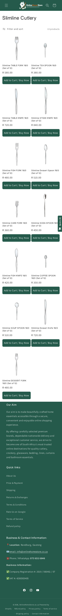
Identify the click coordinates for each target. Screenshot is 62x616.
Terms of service (50, 609)
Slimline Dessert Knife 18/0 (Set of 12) (44, 329)
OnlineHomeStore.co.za (29, 605)
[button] (6, 5)
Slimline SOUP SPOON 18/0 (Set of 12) (15, 329)
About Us (11, 475)
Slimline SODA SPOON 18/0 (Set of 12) (44, 224)
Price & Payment (14, 483)
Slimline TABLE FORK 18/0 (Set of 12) (15, 66)
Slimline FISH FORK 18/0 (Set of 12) (14, 171)
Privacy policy (35, 609)
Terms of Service (14, 519)
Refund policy (13, 526)
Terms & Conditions (16, 504)
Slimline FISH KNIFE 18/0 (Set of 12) (14, 276)
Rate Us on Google (15, 511)
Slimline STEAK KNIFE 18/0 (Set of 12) (44, 119)
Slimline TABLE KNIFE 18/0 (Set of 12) (15, 119)
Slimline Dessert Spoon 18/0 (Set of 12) (45, 171)
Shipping (10, 490)
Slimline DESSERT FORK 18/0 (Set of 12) (14, 381)
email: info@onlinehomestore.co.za (29, 551)
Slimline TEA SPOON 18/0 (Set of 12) (43, 66)
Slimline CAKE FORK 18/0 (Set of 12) (14, 224)
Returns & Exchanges (17, 497)
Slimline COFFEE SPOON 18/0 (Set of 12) (43, 276)
